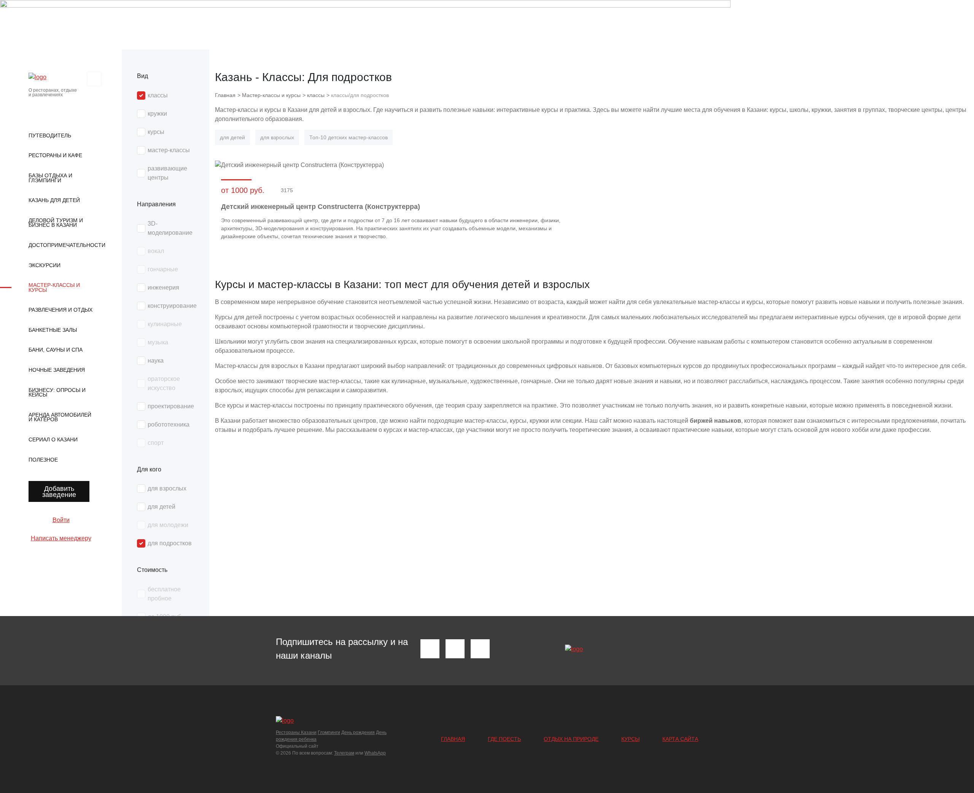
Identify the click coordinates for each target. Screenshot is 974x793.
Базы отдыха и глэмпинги (50, 177)
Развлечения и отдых (60, 310)
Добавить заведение (59, 491)
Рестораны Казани (296, 732)
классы (316, 95)
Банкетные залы (53, 330)
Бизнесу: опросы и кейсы (57, 392)
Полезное (43, 460)
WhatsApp (375, 753)
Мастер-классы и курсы (54, 287)
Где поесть (504, 739)
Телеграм (344, 753)
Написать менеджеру (61, 538)
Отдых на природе (571, 739)
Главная (453, 739)
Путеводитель (50, 135)
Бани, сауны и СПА (56, 350)
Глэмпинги (329, 732)
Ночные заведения (57, 370)
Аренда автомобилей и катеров (60, 417)
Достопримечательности (61, 245)
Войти (61, 520)
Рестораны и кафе (55, 155)
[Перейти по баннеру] (487, 24)
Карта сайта (680, 739)
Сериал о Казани (53, 439)
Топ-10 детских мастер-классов (348, 137)
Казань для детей (54, 200)
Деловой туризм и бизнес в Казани (56, 222)
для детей (232, 137)
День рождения (358, 732)
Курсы (630, 739)
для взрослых (277, 137)
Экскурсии (44, 265)
